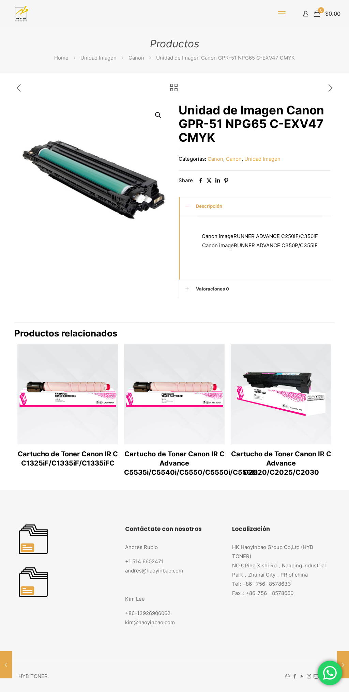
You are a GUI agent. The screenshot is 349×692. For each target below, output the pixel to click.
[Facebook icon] (294, 676)
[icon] (316, 676)
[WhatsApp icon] (287, 676)
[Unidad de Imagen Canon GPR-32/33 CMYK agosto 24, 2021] (6, 664)
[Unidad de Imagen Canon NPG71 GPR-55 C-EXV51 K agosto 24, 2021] (343, 664)
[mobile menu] (282, 13)
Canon (136, 57)
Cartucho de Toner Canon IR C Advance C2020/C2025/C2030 (281, 463)
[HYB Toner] (20, 13)
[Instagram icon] (309, 676)
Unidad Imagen (98, 57)
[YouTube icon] (301, 676)
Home (61, 57)
